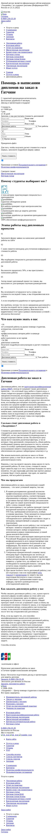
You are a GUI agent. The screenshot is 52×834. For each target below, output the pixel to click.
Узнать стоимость (9, 156)
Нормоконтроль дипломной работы (21, 697)
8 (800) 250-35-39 (8, 19)
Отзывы (9, 34)
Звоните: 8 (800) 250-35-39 (12, 679)
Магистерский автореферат (18, 719)
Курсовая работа (13, 45)
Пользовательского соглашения (32, 165)
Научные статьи (13, 54)
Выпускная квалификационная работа (22, 715)
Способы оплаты (13, 754)
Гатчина (4, 16)
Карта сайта (11, 739)
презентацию (21, 575)
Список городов (13, 759)
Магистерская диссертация (17, 50)
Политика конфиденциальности (20, 770)
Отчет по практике (14, 48)
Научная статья (7, 176)
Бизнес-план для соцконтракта (19, 52)
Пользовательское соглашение (19, 772)
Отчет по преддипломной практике (21, 706)
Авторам (10, 37)
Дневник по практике (15, 708)
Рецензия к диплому (15, 704)
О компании (11, 30)
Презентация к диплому (16, 701)
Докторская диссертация (16, 66)
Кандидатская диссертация (17, 63)
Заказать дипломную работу (13, 684)
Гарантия (10, 32)
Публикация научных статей (18, 61)
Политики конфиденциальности (15, 167)
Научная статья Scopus (15, 59)
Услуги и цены (12, 743)
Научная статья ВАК (15, 57)
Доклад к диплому (14, 699)
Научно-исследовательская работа (20, 722)
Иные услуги (11, 68)
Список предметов (14, 757)
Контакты (10, 39)
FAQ (8, 750)
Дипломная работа (14, 43)
